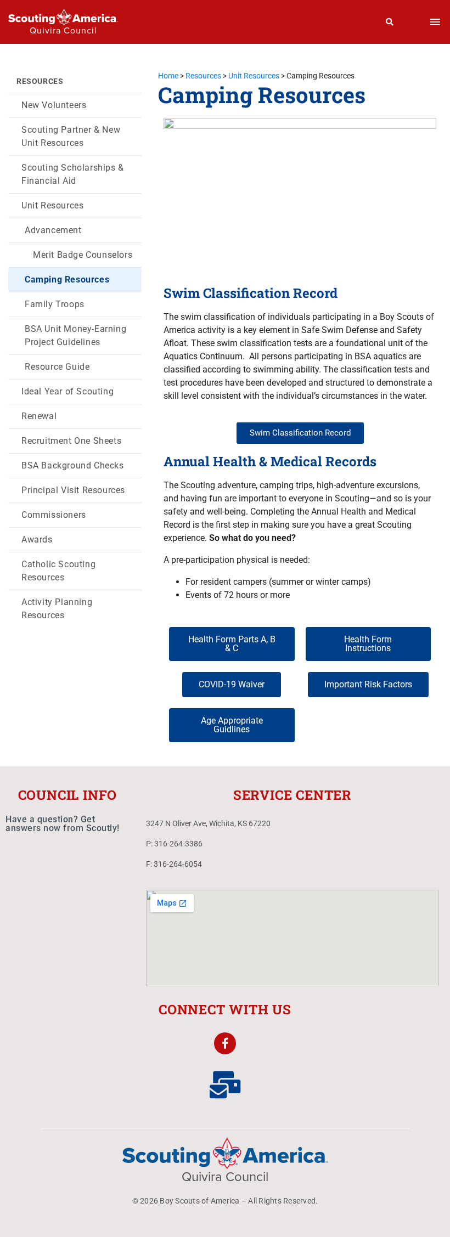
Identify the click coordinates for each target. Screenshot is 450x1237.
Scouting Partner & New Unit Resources (70, 136)
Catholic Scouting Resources (58, 571)
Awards (37, 539)
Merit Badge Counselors (82, 255)
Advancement (53, 230)
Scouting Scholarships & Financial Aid (72, 174)
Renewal (39, 416)
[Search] (390, 22)
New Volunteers (53, 105)
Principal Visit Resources (73, 490)
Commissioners (53, 515)
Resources (39, 81)
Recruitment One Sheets (71, 441)
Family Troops (55, 304)
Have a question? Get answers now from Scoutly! (62, 823)
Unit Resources (52, 205)
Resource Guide (57, 367)
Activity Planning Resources (56, 608)
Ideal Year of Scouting (67, 391)
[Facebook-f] (225, 1043)
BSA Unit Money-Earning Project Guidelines (75, 335)
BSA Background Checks (72, 465)
